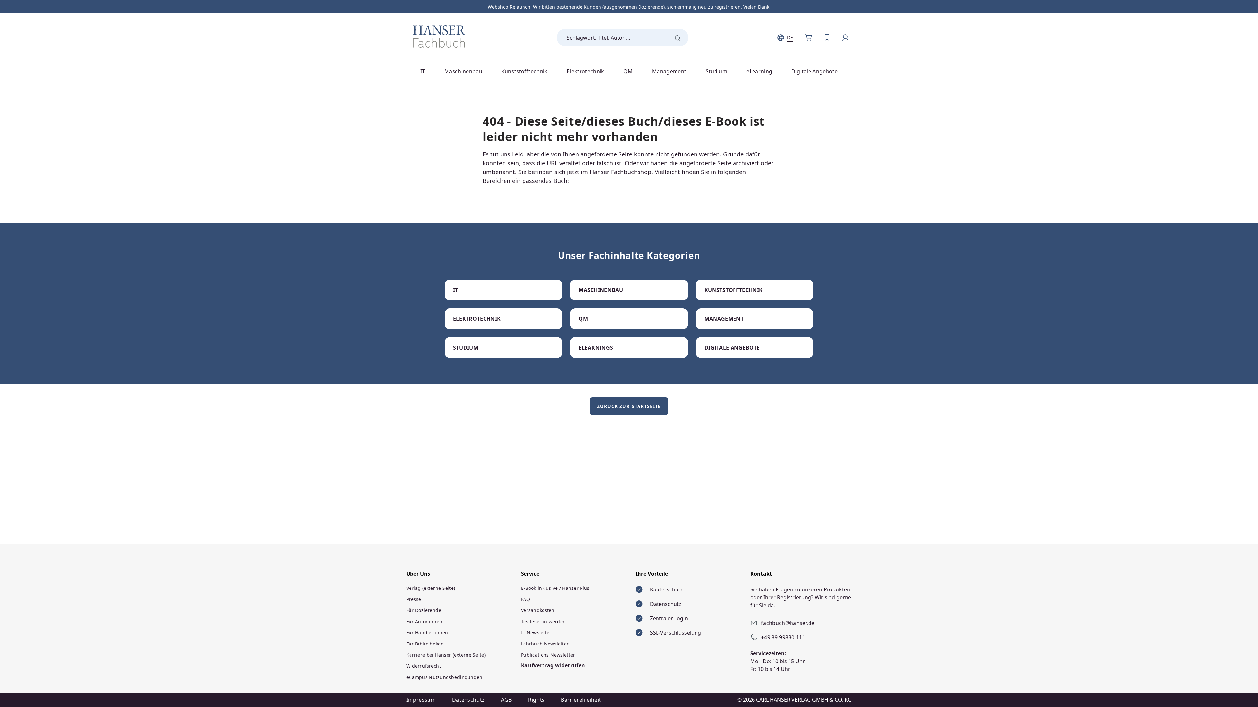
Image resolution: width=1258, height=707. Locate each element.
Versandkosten (538, 610)
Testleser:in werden (543, 621)
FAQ (525, 599)
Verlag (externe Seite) (430, 588)
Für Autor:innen (424, 621)
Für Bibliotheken (425, 644)
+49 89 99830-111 (783, 637)
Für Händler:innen (427, 632)
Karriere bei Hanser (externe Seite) (446, 655)
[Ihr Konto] (845, 37)
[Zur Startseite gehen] (439, 36)
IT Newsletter (536, 632)
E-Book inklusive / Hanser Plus (555, 588)
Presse (413, 599)
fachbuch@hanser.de (788, 622)
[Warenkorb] (808, 37)
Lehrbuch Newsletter (545, 644)
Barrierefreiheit (581, 699)
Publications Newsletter (548, 655)
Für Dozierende (423, 610)
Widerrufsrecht (423, 666)
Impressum (421, 699)
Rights (536, 699)
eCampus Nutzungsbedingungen (444, 677)
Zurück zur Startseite (629, 406)
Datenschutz (468, 699)
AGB (506, 699)
